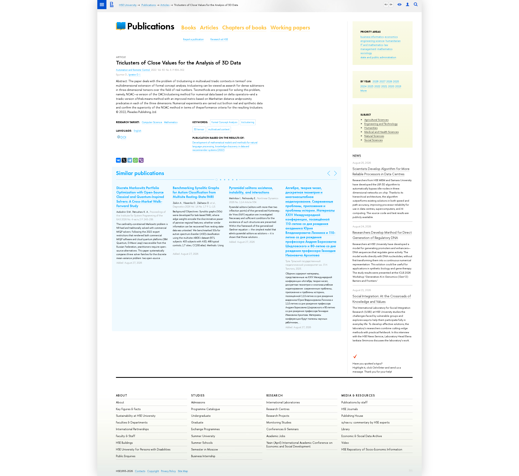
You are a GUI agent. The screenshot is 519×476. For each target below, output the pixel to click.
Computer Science (152, 122)
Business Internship (203, 456)
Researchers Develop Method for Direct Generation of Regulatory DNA (382, 235)
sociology (366, 53)
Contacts (140, 471)
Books (188, 27)
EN (391, 4)
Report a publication (193, 39)
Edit (411, 470)
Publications (150, 26)
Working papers (290, 27)
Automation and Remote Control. (133, 70)
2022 (377, 86)
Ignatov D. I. (135, 74)
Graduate (197, 422)
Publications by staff (354, 402)
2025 (396, 81)
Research (274, 395)
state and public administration (378, 57)
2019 (398, 86)
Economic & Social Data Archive (361, 436)
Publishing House (352, 416)
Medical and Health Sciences (381, 132)
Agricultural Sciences (376, 119)
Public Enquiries (125, 456)
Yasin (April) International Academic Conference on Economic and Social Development (299, 444)
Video (345, 443)
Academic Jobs (275, 436)
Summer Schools (201, 443)
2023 (370, 86)
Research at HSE (219, 39)
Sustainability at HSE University (135, 416)
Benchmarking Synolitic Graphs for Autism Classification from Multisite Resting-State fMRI (196, 192)
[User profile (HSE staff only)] (407, 4)
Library (345, 429)
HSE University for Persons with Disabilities (143, 449)
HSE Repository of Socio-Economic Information (371, 449)
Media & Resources (358, 395)
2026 (389, 81)
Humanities (370, 128)
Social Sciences (373, 140)
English (137, 130)
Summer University (203, 436)
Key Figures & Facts (128, 409)
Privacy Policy (168, 471)
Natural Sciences (374, 136)
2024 (363, 86)
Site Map (183, 471)
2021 (384, 86)
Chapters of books (244, 27)
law (386, 45)
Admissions (198, 402)
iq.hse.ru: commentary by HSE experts (365, 422)
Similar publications (140, 173)
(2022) (224, 146)
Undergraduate (201, 416)
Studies (198, 395)
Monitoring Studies (278, 422)
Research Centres (277, 409)
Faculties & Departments (131, 422)
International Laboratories (283, 402)
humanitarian (393, 41)
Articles (209, 27)
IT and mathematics (371, 45)
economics (391, 37)
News (357, 156)
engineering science (372, 41)
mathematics (384, 49)
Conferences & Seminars (282, 429)
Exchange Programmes (205, 429)
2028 (376, 81)
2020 (391, 86)
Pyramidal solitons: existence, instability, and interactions (251, 190)
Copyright (153, 471)
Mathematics (170, 122)
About (121, 395)
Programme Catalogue (205, 409)
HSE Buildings (124, 443)
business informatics (372, 37)
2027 (382, 81)
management (368, 49)
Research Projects (277, 416)
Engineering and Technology (381, 124)
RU (386, 4)
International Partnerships (132, 429)
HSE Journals (349, 409)
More (363, 90)
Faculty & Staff (125, 436)
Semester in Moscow (204, 449)
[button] (216, 180)
